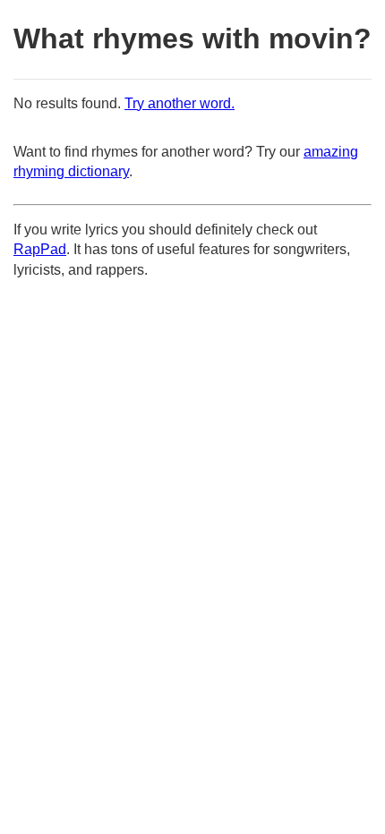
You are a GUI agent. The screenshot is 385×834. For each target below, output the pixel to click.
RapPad (39, 249)
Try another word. (179, 103)
